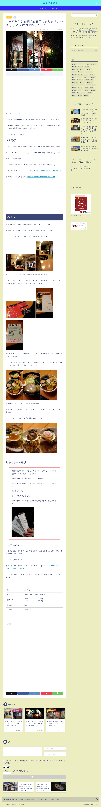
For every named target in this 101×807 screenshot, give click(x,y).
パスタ (92, 74)
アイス (87, 66)
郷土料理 (90, 92)
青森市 (9, 624)
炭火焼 (74, 90)
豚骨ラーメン (82, 92)
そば (88, 64)
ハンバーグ (85, 74)
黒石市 (86, 95)
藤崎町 (93, 90)
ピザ (74, 77)
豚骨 (74, 92)
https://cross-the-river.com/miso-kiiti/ (41, 177)
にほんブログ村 (76, 188)
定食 (89, 85)
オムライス (75, 69)
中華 (74, 79)
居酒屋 (74, 87)
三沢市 (93, 77)
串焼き (87, 79)
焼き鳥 (81, 90)
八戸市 (83, 82)
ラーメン (9, 17)
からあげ (82, 64)
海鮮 (92, 87)
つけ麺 (81, 66)
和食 (84, 85)
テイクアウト (76, 74)
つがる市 (94, 64)
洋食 (87, 87)
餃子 (81, 95)
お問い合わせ (56, 8)
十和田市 (90, 82)
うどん (74, 64)
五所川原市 (75, 82)
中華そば (81, 79)
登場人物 (43, 8)
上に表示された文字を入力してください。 (18, 771)
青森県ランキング (76, 216)
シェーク (82, 72)
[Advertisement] (34, 95)
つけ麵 (74, 66)
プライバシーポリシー (10, 804)
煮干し (87, 90)
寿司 (94, 85)
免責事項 (21, 804)
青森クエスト (50, 2)
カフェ (83, 69)
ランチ (80, 77)
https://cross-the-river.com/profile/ (48, 171)
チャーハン (89, 72)
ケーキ (74, 72)
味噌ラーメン (76, 85)
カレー (89, 69)
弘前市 (81, 87)
